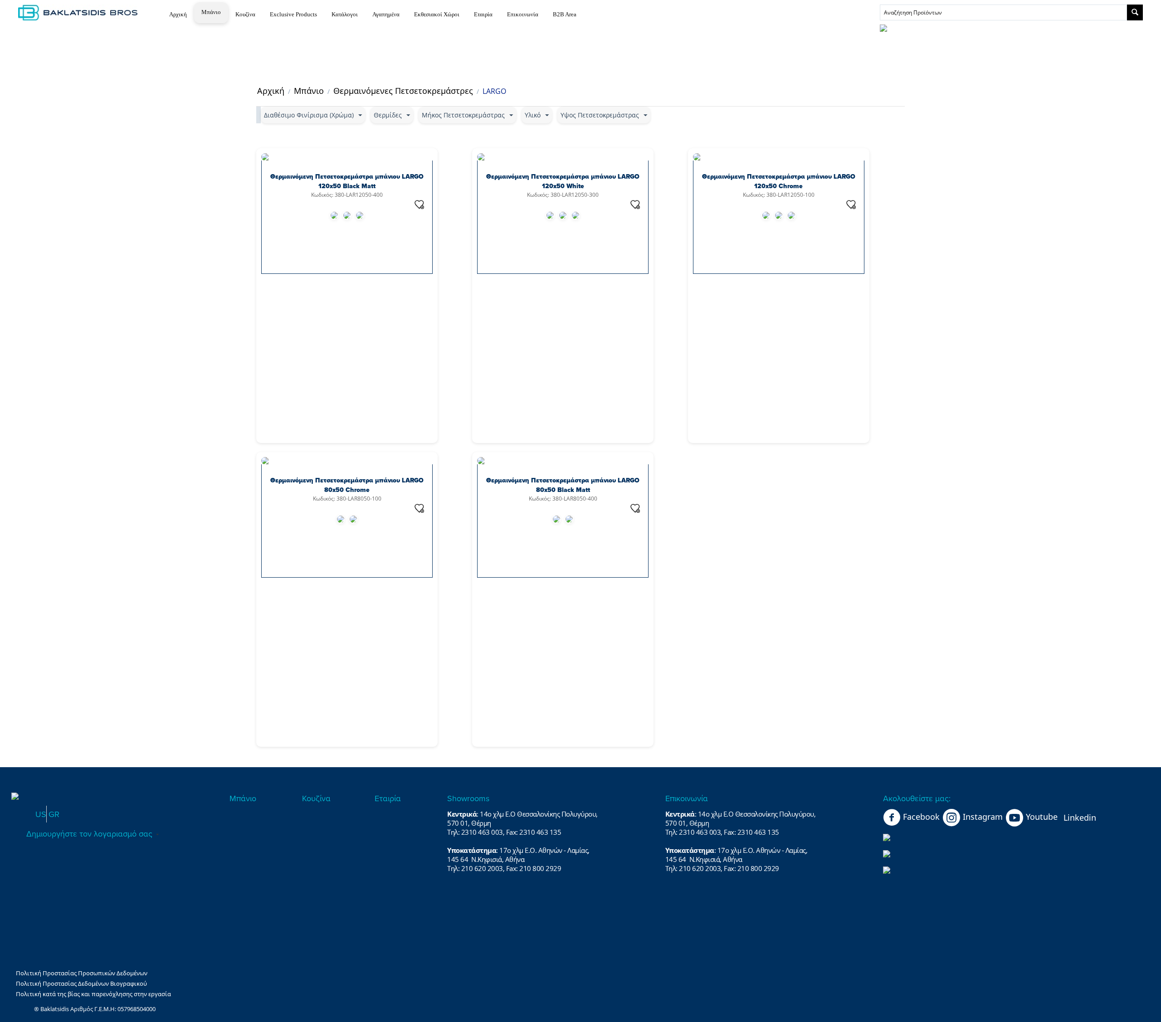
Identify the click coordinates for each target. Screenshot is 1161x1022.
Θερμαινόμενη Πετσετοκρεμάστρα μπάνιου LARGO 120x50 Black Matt (347, 181)
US (40, 814)
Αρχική (178, 14)
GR (54, 814)
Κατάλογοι (345, 14)
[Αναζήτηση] (1135, 12)
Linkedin (1079, 817)
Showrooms (468, 798)
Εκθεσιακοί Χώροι (436, 14)
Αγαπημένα (386, 14)
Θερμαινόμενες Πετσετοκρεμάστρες (403, 90)
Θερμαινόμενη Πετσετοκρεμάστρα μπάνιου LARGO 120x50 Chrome (778, 181)
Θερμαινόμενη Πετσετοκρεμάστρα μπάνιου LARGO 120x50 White (562, 181)
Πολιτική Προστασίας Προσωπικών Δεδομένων (81, 973)
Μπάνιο (211, 12)
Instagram (983, 816)
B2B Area (564, 14)
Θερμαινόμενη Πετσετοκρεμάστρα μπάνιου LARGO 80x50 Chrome (347, 485)
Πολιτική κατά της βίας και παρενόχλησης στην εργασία (93, 994)
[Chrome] (359, 215)
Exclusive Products (293, 14)
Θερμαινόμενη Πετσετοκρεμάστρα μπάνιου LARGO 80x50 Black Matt (562, 485)
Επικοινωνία (522, 14)
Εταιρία (483, 14)
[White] (334, 215)
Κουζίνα (245, 14)
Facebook (921, 816)
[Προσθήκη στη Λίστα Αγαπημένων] (419, 204)
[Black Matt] (347, 215)
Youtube (1042, 816)
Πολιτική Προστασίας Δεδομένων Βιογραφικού (81, 983)
